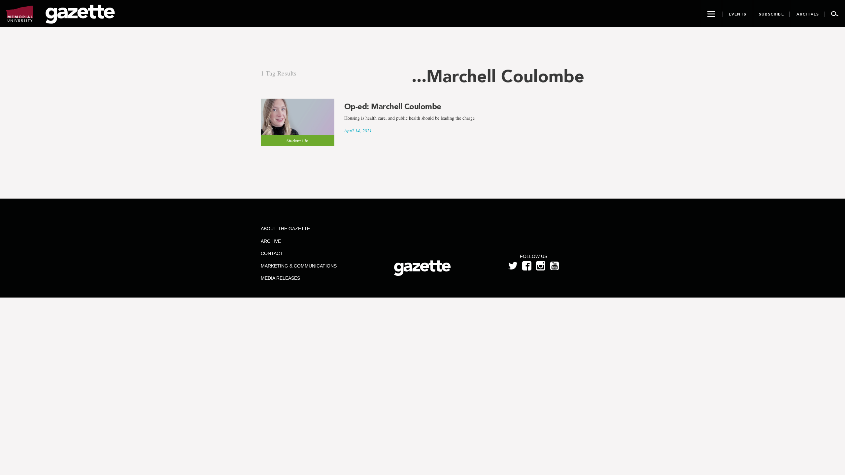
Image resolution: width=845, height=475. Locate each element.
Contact (272, 253)
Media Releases (280, 278)
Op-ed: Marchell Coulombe (392, 106)
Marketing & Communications (299, 266)
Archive (271, 241)
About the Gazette (285, 228)
